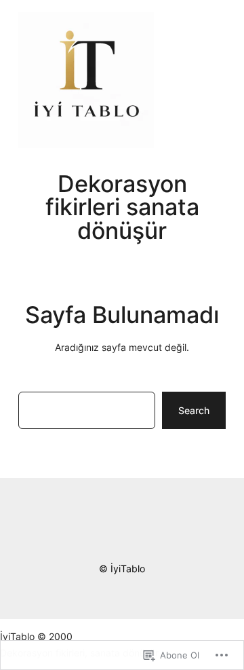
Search (193, 410)
